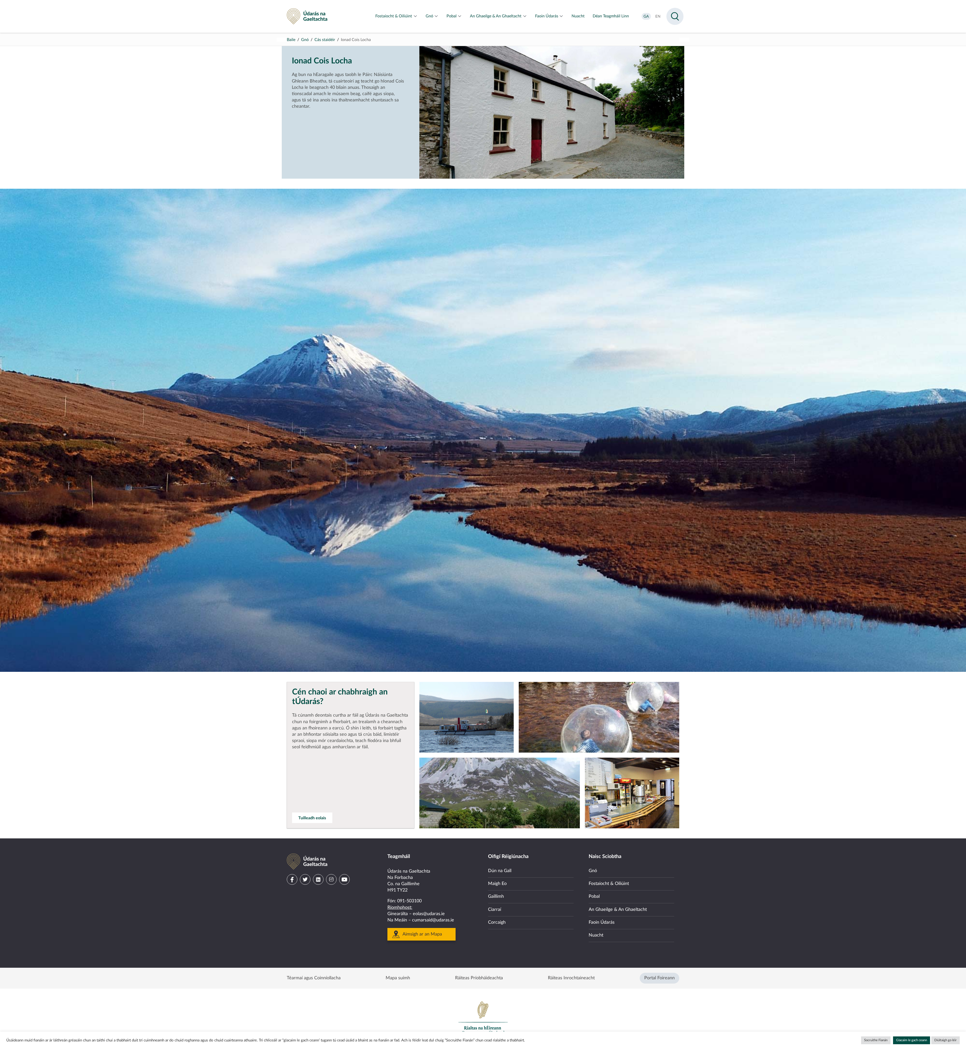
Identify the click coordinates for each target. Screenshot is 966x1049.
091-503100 (409, 901)
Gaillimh (496, 896)
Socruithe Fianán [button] (876, 1040)
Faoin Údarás (602, 922)
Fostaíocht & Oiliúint (609, 883)
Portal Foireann (659, 978)
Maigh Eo (497, 883)
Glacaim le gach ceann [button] (911, 1040)
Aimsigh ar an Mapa (422, 934)
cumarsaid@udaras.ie (433, 920)
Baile (291, 40)
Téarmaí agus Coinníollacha (314, 978)
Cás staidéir (324, 40)
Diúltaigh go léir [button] (945, 1040)
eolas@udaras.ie (429, 914)
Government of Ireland (483, 1017)
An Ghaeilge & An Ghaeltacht (618, 909)
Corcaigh (497, 922)
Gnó (305, 40)
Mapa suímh (398, 978)
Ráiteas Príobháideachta (479, 978)
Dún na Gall (499, 871)
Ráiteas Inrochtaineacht (571, 978)
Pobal (594, 896)
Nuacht (596, 935)
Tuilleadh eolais (312, 818)
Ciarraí (494, 909)
